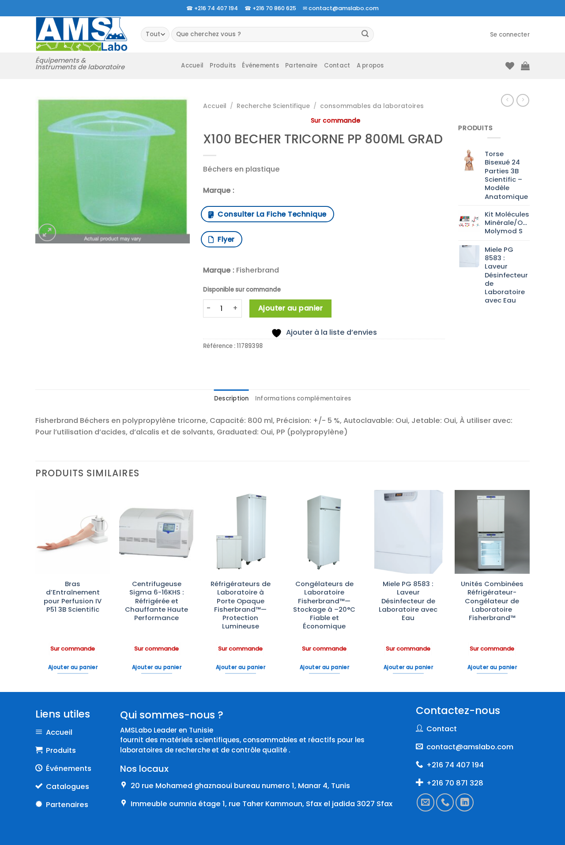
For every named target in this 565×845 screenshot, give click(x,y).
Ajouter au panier (290, 308)
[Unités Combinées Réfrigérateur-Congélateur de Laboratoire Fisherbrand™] (492, 532)
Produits (223, 65)
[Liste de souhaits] (509, 65)
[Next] (529, 590)
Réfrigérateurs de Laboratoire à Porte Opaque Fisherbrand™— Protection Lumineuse (241, 605)
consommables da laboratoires (372, 105)
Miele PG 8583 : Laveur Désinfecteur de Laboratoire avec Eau (408, 601)
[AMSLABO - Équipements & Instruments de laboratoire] (81, 34)
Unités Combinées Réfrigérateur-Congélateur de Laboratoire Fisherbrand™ (492, 601)
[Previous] (35, 590)
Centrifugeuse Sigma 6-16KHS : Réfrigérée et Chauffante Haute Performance (156, 601)
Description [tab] (231, 398)
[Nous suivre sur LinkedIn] (465, 802)
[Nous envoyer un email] (425, 802)
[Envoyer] (365, 34)
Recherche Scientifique (273, 105)
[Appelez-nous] (445, 802)
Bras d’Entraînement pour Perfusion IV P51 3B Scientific (73, 596)
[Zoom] (47, 232)
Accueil (192, 65)
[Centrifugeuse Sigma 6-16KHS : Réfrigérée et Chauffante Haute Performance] (156, 532)
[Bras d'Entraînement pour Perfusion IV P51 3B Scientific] (72, 532)
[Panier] (525, 65)
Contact (337, 65)
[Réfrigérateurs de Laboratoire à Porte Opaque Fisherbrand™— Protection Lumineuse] (240, 532)
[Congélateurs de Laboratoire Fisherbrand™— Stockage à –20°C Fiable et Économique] (324, 532)
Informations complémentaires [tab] (303, 398)
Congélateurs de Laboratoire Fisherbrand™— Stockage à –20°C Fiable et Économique (324, 605)
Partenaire (301, 65)
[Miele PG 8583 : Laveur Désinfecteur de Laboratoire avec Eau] (408, 532)
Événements (260, 65)
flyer (224, 239)
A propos (370, 65)
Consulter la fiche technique (270, 214)
